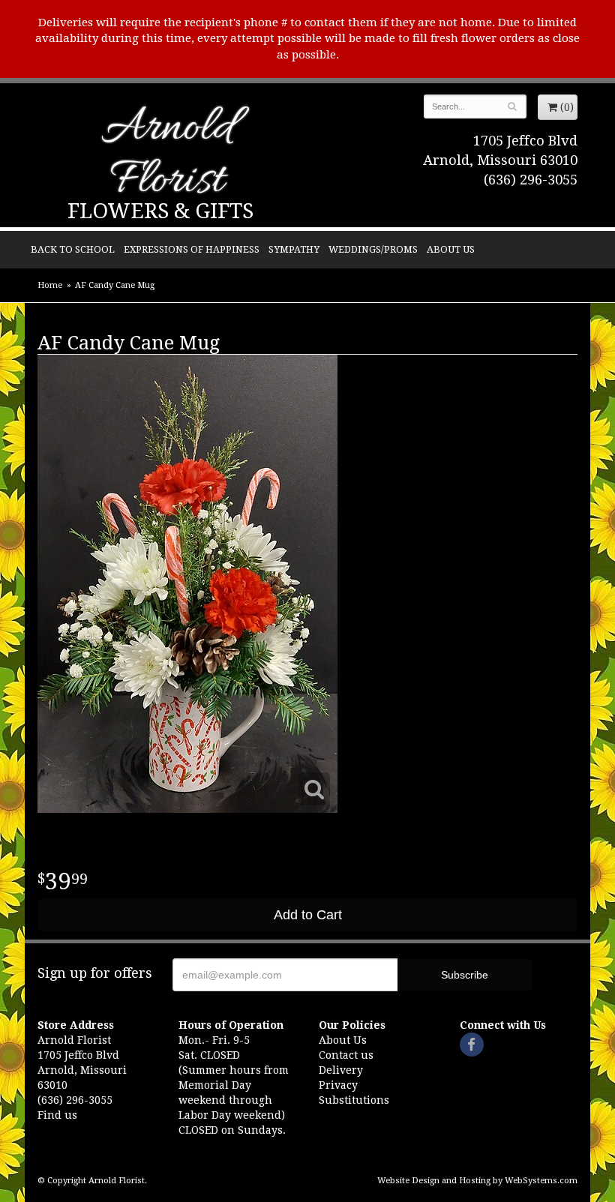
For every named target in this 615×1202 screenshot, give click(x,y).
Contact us (346, 1055)
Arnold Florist (167, 155)
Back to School (73, 249)
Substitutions (354, 1100)
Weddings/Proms (373, 249)
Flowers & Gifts (161, 211)
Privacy (338, 1085)
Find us (57, 1115)
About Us (451, 249)
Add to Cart (308, 914)
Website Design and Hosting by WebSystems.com (477, 1181)
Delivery (341, 1070)
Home (50, 285)
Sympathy (294, 249)
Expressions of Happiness (192, 249)
